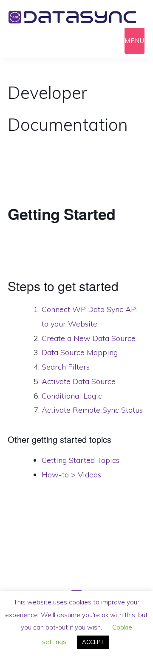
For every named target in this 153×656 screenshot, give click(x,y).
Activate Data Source (79, 381)
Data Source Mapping (80, 352)
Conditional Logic (72, 396)
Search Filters (66, 367)
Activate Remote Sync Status (92, 410)
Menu (134, 41)
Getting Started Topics (80, 460)
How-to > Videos (71, 475)
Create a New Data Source (89, 338)
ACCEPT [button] (93, 642)
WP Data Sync (76, 17)
